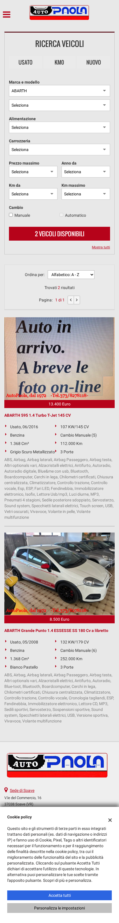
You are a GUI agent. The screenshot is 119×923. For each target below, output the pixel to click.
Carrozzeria (19, 141)
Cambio (16, 207)
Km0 (59, 62)
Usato (25, 62)
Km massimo (73, 185)
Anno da (69, 163)
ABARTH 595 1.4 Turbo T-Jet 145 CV (37, 415)
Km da (15, 185)
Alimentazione (22, 118)
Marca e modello (24, 82)
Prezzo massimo (24, 163)
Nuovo (93, 62)
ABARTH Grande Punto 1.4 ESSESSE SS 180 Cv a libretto (56, 630)
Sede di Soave (22, 790)
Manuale (22, 215)
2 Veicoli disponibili (59, 233)
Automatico (75, 215)
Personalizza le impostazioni (59, 908)
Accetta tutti (60, 895)
